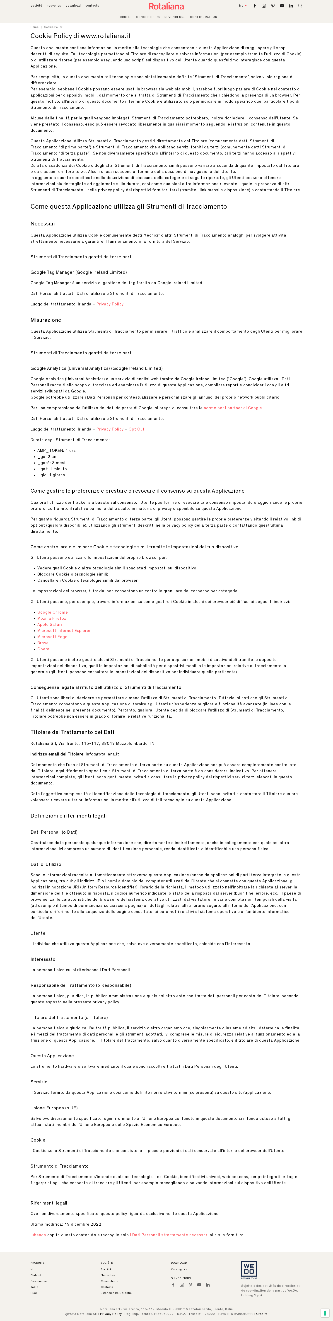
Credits (262, 1314)
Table (34, 1287)
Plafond (36, 1275)
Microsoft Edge (52, 637)
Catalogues (179, 1269)
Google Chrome (52, 612)
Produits (124, 17)
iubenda (38, 1235)
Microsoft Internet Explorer (64, 631)
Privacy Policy (110, 304)
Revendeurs (175, 17)
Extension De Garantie (116, 1293)
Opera (43, 649)
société (36, 5)
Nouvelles (108, 1275)
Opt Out (137, 429)
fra (241, 5)
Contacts (107, 1287)
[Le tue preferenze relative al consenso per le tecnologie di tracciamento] (325, 1313)
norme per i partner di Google (233, 408)
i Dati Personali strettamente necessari (169, 1235)
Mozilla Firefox (51, 619)
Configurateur (203, 17)
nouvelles (54, 5)
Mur (33, 1269)
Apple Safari (49, 625)
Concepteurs (148, 17)
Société (106, 1269)
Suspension (39, 1281)
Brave (43, 643)
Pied (34, 1293)
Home (35, 27)
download (73, 5)
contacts (92, 5)
